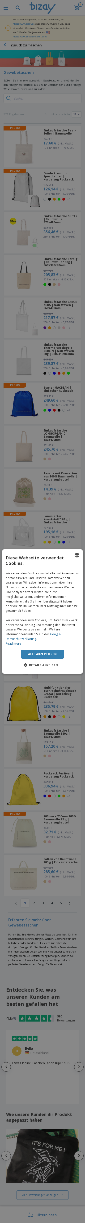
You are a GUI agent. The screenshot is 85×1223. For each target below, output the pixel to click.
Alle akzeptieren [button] (42, 654)
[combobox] (77, 555)
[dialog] (42, 611)
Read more (13, 644)
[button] (42, 665)
